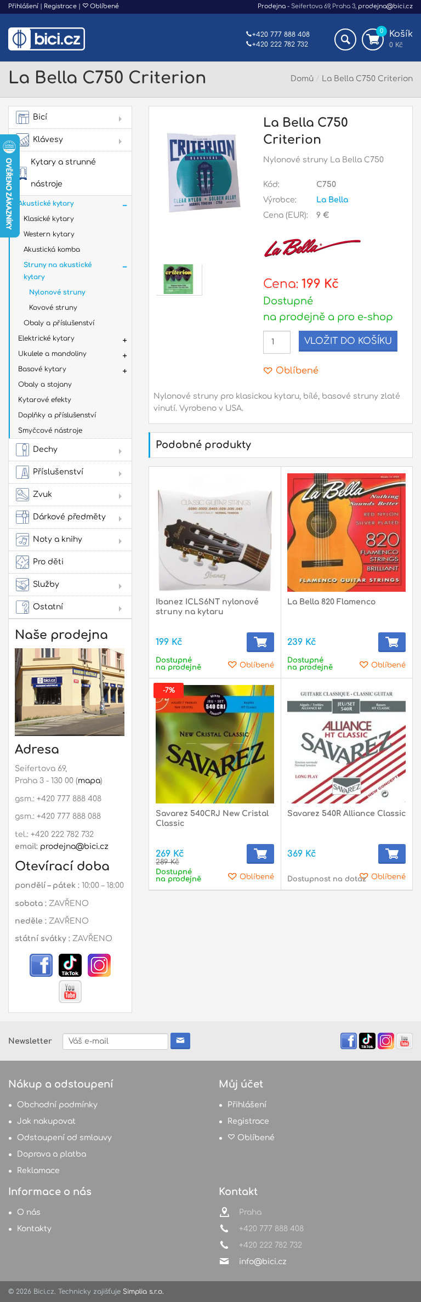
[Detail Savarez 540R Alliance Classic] (346, 744)
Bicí (40, 117)
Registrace (60, 6)
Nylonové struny (57, 292)
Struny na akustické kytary (58, 271)
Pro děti (48, 562)
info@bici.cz (263, 1262)
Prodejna (272, 6)
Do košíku (260, 642)
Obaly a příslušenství (59, 323)
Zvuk (42, 494)
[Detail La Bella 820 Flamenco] (346, 532)
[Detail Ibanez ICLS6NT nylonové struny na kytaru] (215, 532)
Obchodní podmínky (57, 1105)
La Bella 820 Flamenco (331, 602)
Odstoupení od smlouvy (64, 1138)
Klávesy (48, 139)
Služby (46, 584)
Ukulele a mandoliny (52, 354)
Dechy (45, 449)
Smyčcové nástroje (50, 430)
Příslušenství (58, 472)
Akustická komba (52, 249)
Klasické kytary (49, 219)
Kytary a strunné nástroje (63, 173)
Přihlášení (23, 6)
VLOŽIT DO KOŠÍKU (348, 341)
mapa (89, 781)
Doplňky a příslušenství (57, 415)
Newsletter (30, 1041)
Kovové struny (53, 308)
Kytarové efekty (44, 400)
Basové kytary (42, 369)
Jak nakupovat (46, 1121)
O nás (29, 1212)
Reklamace (38, 1171)
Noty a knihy (57, 539)
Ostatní (48, 607)
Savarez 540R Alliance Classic (346, 813)
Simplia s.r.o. (143, 1291)
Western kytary (49, 234)
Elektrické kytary (46, 338)
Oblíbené (103, 6)
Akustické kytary (45, 203)
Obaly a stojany (45, 384)
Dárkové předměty (69, 517)
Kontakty (34, 1229)
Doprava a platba (51, 1154)
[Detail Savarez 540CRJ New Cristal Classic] (215, 744)
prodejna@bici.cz (385, 6)
